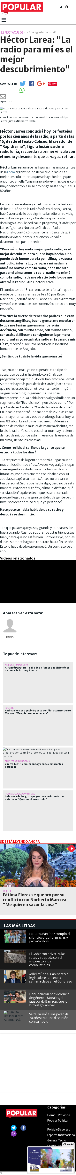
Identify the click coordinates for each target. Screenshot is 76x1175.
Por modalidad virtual (20, 793)
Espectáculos (55, 1135)
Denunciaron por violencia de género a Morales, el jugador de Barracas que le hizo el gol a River (49, 999)
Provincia (64, 1115)
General (52, 1140)
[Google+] (41, 84)
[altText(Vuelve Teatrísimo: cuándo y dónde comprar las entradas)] (38, 749)
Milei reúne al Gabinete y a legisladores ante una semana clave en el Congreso (50, 977)
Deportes (64, 1129)
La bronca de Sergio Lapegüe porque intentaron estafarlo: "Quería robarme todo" (34, 798)
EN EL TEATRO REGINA (17, 761)
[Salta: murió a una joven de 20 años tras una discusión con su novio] (15, 1017)
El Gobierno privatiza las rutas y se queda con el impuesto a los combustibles (47, 959)
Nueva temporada (16, 664)
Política (63, 1120)
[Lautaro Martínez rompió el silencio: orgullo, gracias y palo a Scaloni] (15, 936)
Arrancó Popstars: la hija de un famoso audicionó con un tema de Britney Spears (37, 669)
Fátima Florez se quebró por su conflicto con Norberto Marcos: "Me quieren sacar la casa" (38, 712)
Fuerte (9, 707)
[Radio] (10, 626)
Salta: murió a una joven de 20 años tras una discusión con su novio (49, 1017)
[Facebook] (31, 84)
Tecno (62, 1140)
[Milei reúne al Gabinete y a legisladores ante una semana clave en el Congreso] (15, 976)
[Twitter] (22, 85)
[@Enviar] (3, 97)
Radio (10, 637)
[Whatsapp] (22, 91)
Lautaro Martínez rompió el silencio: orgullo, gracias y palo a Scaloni (49, 937)
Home (51, 1115)
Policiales (53, 1129)
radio (11, 172)
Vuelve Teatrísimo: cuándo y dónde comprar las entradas (34, 765)
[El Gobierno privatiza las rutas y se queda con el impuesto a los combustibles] (15, 956)
